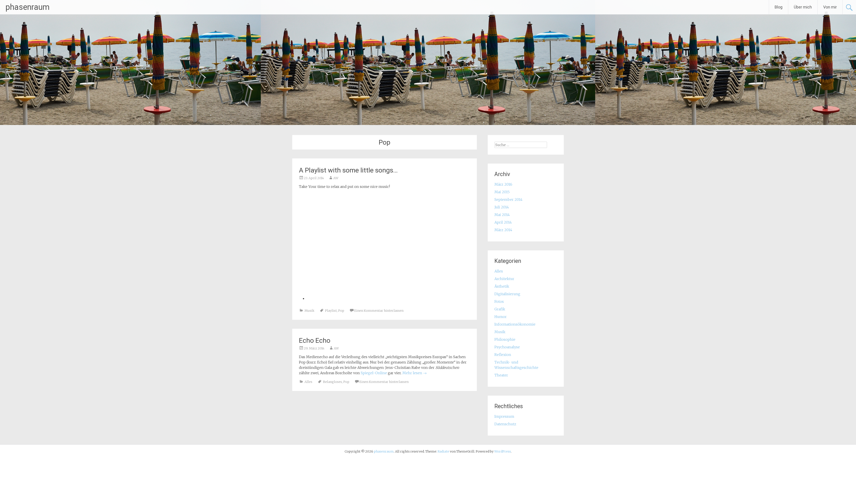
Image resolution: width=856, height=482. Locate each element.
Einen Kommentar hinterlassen (378, 311)
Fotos (499, 301)
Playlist (331, 311)
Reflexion (502, 354)
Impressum (504, 416)
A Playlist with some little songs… (348, 170)
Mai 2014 (502, 214)
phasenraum (27, 7)
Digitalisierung (507, 294)
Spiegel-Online (374, 373)
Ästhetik (501, 286)
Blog (778, 7)
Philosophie (504, 339)
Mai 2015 (502, 192)
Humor (500, 316)
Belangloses (332, 382)
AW (335, 178)
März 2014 (503, 230)
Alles (308, 382)
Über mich (803, 7)
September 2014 (508, 199)
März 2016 (503, 184)
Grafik (499, 309)
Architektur (504, 278)
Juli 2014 (501, 207)
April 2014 (503, 222)
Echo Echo (314, 340)
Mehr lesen (414, 373)
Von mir (830, 7)
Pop (341, 311)
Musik (309, 311)
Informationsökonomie (514, 324)
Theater (501, 375)
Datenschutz (505, 424)
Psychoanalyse (507, 347)
